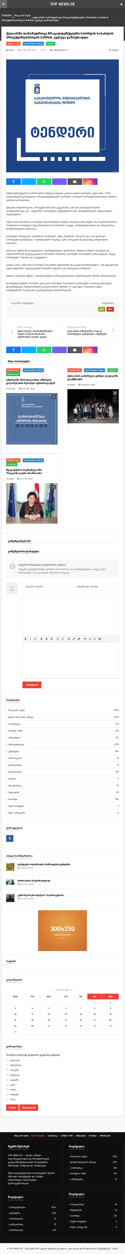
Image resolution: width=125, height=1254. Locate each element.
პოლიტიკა (11, 464)
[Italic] (30, 638)
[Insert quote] (85, 638)
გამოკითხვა (63, 765)
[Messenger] (28, 181)
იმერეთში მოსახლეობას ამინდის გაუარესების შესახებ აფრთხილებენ (30, 381)
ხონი (13, 1089)
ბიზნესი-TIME (78, 1173)
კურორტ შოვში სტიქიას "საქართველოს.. (41, 895)
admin (11, 50)
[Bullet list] (57, 638)
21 (81, 1020)
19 (49, 1020)
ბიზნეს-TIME (63, 730)
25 (32, 1026)
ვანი (12, 1084)
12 (49, 1014)
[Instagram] (90, 181)
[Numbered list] (62, 638)
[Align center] (46, 638)
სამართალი (63, 771)
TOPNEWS (6, 15)
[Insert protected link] (78, 638)
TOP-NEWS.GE (62, 4)
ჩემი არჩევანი (63, 812)
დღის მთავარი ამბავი (33, 44)
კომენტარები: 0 (60, 50)
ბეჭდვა (115, 50)
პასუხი (12, 1107)
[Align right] (51, 638)
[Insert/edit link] (73, 638)
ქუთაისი (15, 1060)
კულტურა (113, 370)
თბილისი (15, 1065)
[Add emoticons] (69, 638)
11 (32, 1014)
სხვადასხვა (63, 785)
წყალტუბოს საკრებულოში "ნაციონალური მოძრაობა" (24, 471)
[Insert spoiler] (94, 638)
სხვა (12, 1099)
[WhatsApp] (44, 181)
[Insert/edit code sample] (90, 638)
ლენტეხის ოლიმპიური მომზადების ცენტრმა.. (44, 864)
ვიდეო (63, 778)
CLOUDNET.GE (104, 1248)
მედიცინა (63, 792)
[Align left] (41, 638)
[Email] (75, 181)
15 (95, 1014)
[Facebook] (13, 181)
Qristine (10, 389)
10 (15, 1014)
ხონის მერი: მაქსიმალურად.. (34, 880)
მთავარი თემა (22, 15)
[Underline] (35, 638)
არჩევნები (63, 737)
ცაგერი (14, 1080)
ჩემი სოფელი (63, 806)
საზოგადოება (13, 374)
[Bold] (25, 638)
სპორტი (50, 44)
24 (15, 1026)
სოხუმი (14, 1094)
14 (81, 1014)
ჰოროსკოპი (63, 758)
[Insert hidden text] (99, 638)
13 (66, 1014)
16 (110, 1014)
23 (110, 1020)
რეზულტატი (29, 1107)
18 (32, 1020)
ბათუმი (14, 1070)
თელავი (15, 1075)
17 (15, 1020)
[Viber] (59, 181)
